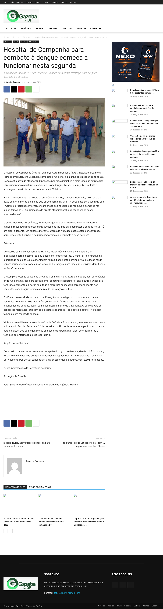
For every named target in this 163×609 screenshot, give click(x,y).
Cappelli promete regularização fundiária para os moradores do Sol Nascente (89, 521)
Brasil (37, 2)
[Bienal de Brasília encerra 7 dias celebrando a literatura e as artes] (120, 170)
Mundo (64, 2)
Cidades (46, 2)
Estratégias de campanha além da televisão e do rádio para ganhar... (144, 154)
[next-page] (11, 531)
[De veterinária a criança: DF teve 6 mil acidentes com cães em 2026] (19, 505)
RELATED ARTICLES (15, 487)
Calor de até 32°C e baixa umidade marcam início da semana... (142, 108)
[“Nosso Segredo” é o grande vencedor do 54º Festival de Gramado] (120, 140)
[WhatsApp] (28, 89)
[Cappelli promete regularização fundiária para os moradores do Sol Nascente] (89, 505)
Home (6, 37)
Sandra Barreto (13, 82)
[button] (155, 28)
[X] (14, 89)
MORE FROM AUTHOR (40, 487)
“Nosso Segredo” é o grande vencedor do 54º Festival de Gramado (142, 139)
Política (29, 2)
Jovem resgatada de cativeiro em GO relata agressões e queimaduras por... (143, 200)
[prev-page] (5, 531)
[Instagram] (123, 585)
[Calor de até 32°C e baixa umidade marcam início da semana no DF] (54, 505)
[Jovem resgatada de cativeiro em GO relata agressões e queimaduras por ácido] (120, 201)
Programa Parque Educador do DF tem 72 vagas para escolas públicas (83, 444)
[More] (36, 89)
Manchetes (33, 42)
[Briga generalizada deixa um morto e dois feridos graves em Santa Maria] (120, 186)
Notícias (19, 2)
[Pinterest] (21, 89)
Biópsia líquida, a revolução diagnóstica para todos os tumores (27, 444)
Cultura (55, 2)
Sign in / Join (9, 2)
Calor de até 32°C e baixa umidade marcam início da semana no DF (51, 521)
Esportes (73, 2)
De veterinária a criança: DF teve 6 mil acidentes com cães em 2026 (19, 521)
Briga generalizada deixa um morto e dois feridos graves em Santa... (144, 185)
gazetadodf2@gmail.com (67, 592)
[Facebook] (7, 89)
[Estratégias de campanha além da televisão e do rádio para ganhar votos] (120, 155)
